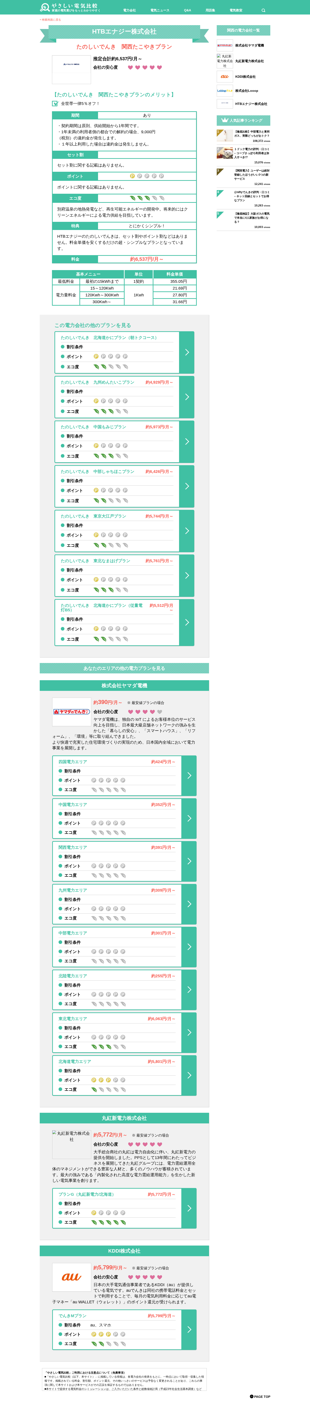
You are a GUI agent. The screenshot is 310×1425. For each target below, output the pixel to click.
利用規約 (135, 1408)
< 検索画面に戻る (50, 19)
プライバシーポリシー (178, 1408)
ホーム (120, 1408)
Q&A (187, 10)
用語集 (210, 10)
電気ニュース (160, 10)
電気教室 (236, 10)
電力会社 (129, 10)
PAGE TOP (262, 1396)
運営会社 (152, 1408)
